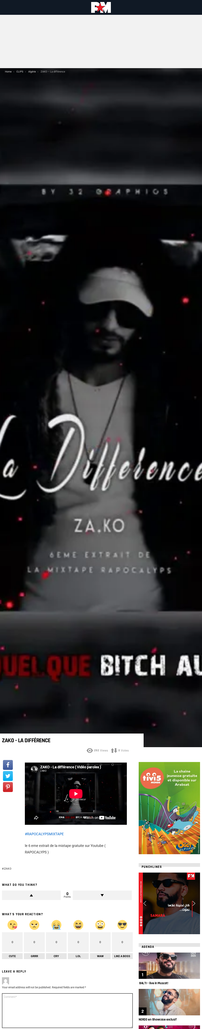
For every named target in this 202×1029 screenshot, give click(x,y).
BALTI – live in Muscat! (153, 983)
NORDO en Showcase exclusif (158, 1019)
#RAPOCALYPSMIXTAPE (44, 834)
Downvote (102, 895)
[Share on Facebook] (8, 765)
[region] (169, 903)
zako (8, 868)
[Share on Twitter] (8, 776)
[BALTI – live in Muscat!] (169, 966)
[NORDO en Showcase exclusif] (169, 1002)
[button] (145, 903)
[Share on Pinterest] (8, 787)
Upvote (31, 895)
